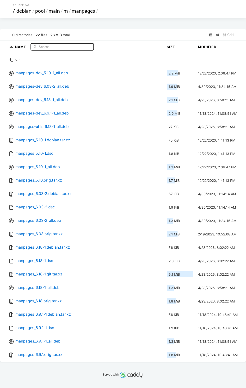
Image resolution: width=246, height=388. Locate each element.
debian (23, 11)
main (54, 11)
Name (21, 47)
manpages (83, 11)
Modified (207, 47)
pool (40, 11)
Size (171, 47)
